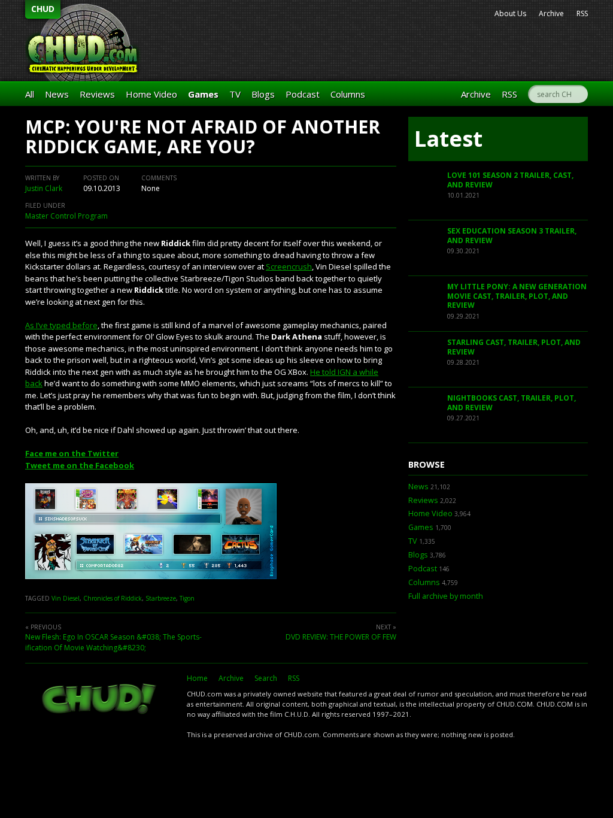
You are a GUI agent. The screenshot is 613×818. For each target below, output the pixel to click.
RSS (582, 13)
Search (265, 678)
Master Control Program (66, 216)
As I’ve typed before (61, 325)
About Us (510, 13)
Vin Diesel (65, 598)
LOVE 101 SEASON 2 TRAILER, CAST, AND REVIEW (510, 180)
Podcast (303, 94)
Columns (347, 94)
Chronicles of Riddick (112, 598)
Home (197, 678)
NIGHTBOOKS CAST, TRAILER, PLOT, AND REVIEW (511, 403)
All (29, 94)
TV (235, 94)
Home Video (151, 94)
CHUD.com (100, 700)
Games (203, 94)
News (57, 94)
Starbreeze (160, 598)
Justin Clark (43, 188)
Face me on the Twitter (72, 453)
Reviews (97, 94)
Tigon (187, 598)
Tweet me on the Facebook (79, 465)
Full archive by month (445, 596)
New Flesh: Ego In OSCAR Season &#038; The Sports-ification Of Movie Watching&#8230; (113, 642)
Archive (551, 13)
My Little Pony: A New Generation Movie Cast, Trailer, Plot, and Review (517, 295)
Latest (448, 138)
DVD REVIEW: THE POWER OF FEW (341, 637)
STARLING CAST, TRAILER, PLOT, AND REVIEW (514, 347)
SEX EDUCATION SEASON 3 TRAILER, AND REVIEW (511, 236)
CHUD (42, 8)
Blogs (263, 94)
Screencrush (289, 266)
